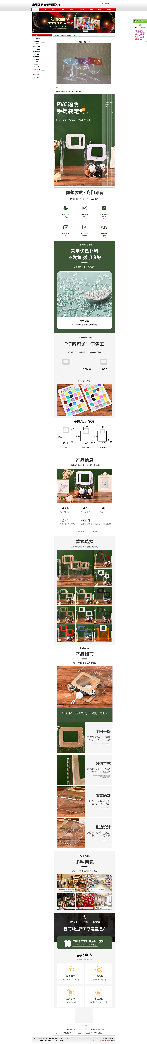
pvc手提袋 (36, 54)
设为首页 (97, 3)
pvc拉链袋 (36, 44)
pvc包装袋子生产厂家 (57, 1038)
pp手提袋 (36, 77)
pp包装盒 (36, 61)
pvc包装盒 (36, 59)
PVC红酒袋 (37, 49)
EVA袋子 (36, 74)
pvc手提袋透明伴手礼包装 (92, 1029)
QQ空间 (72, 91)
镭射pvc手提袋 (66, 1029)
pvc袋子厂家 (65, 1038)
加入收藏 (102, 3)
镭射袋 (36, 64)
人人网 (75, 91)
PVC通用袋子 (37, 66)
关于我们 (45, 9)
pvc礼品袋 (36, 41)
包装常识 (109, 9)
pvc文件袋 (36, 56)
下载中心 (81, 9)
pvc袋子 (62, 35)
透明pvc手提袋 (66, 1032)
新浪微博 (64, 91)
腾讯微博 (68, 91)
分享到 (56, 91)
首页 (36, 9)
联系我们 (100, 9)
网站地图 (107, 3)
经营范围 (72, 9)
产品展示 (63, 9)
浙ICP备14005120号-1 (110, 1038)
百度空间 (60, 91)
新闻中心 (54, 9)
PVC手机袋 (37, 72)
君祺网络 (113, 1040)
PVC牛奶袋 (37, 46)
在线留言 (91, 9)
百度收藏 (79, 91)
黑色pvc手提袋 (92, 1032)
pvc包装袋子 (37, 38)
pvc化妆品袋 (37, 51)
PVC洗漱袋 (37, 69)
